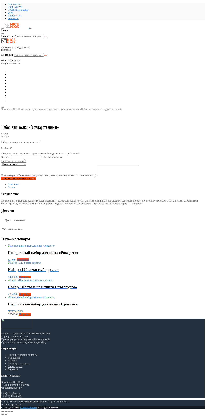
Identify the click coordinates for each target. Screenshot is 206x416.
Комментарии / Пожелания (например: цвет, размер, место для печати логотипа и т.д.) (49, 175)
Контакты (13, 18)
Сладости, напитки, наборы (23, 89)
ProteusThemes (28, 407)
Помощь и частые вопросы (22, 354)
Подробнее (23, 259)
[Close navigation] (2, 107)
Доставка (13, 369)
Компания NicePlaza (32, 401)
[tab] (106, 184)
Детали (12, 187)
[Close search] (2, 33)
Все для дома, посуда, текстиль (25, 69)
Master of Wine (15, 311)
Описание (13, 184)
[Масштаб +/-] (12, 411)
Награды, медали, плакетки (23, 92)
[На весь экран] (9, 411)
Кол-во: (31, 157)
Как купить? (14, 4)
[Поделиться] (6, 411)
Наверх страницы (11, 404)
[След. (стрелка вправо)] (6, 414)
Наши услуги (15, 6)
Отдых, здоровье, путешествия (25, 77)
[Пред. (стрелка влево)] (2, 414)
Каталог (12, 360)
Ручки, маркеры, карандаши (23, 86)
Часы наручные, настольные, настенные (30, 100)
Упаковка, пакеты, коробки (22, 98)
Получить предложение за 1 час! (19, 178)
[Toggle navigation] (2, 28)
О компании (14, 15)
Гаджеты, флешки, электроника (25, 71)
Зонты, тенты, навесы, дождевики (26, 80)
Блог (10, 12)
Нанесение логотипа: (13, 161)
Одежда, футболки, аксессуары (25, 83)
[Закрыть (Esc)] (2, 411)
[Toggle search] (30, 28)
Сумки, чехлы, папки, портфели (25, 95)
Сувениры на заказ (18, 9)
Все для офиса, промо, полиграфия (27, 74)
